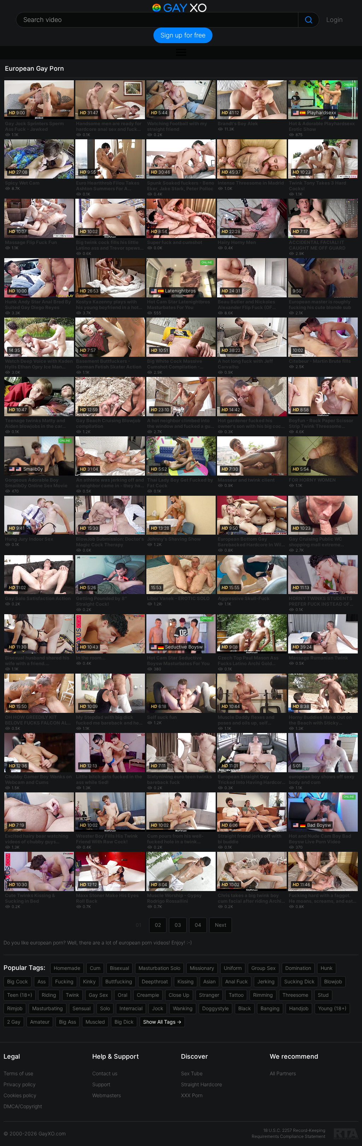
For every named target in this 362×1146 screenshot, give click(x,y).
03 (178, 925)
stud (323, 995)
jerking (266, 981)
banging (270, 1008)
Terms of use (18, 1073)
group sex (263, 968)
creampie (148, 995)
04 (198, 925)
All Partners (283, 1073)
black (244, 1008)
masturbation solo (159, 968)
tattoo (236, 995)
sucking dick (299, 981)
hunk (327, 968)
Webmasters (106, 1095)
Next (220, 925)
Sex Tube (192, 1073)
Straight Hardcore (201, 1084)
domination (298, 968)
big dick (124, 1022)
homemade (67, 968)
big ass (67, 1022)
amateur (39, 1022)
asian (209, 981)
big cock (17, 981)
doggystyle (215, 1008)
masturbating (47, 1008)
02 (158, 925)
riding (49, 995)
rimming (263, 995)
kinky (89, 981)
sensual (81, 1008)
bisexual (119, 968)
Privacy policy (20, 1084)
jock (157, 1008)
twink (72, 995)
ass (41, 981)
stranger (209, 995)
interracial (130, 1008)
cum (95, 968)
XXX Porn (192, 1095)
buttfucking (118, 981)
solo (105, 1008)
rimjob (15, 1008)
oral (122, 995)
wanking (183, 1008)
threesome (295, 995)
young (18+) (332, 1008)
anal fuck (236, 981)
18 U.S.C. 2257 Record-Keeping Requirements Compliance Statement (288, 1133)
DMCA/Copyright (23, 1106)
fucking (64, 981)
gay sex (98, 995)
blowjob (333, 981)
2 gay (14, 1022)
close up (179, 995)
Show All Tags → (162, 1022)
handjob (299, 1008)
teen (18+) (19, 995)
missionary (202, 968)
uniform (233, 968)
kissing (185, 981)
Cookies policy (20, 1095)
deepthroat (155, 981)
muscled (95, 1022)
